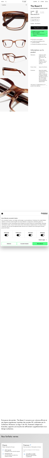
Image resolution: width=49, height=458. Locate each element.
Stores (42, 1)
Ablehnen (9, 243)
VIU (24, 1)
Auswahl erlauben (24, 243)
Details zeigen (42, 239)
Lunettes (4, 5)
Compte (35, 1)
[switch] (18, 235)
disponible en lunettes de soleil (40, 8)
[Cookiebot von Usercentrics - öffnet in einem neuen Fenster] (42, 214)
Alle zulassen (40, 243)
